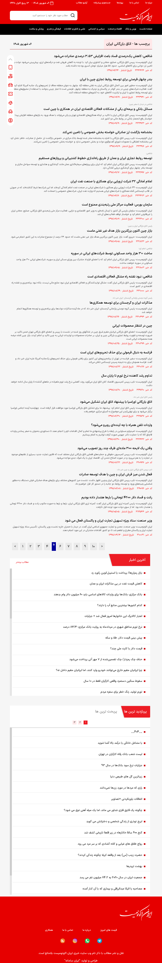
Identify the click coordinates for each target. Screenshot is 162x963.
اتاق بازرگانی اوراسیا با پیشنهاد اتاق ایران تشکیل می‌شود (116, 402)
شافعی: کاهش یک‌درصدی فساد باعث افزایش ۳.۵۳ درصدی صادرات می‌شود (103, 56)
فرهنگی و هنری (54, 29)
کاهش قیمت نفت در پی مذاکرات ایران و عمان (116, 584)
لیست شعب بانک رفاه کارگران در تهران (120, 754)
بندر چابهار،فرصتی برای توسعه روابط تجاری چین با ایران (116, 79)
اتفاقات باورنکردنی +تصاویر (126, 799)
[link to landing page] (136, 16)
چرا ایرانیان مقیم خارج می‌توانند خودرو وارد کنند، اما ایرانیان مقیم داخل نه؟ (99, 670)
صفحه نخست (145, 29)
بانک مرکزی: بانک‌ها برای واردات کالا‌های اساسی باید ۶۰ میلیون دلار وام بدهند (98, 595)
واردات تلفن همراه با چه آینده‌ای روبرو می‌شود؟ (121, 425)
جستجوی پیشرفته (102, 3)
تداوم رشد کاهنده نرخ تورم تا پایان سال (126, 375)
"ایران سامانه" (72, 961)
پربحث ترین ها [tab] (106, 711)
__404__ (136, 732)
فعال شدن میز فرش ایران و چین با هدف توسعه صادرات (115, 474)
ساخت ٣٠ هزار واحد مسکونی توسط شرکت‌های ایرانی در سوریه (111, 253)
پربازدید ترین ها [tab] (135, 711)
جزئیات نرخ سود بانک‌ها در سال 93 (121, 765)
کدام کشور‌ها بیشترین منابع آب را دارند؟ (119, 605)
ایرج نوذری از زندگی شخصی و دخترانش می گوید (114, 821)
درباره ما (148, 3)
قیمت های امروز (108, 930)
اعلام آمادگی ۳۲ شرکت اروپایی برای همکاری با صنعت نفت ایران (111, 181)
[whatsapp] (87, 940)
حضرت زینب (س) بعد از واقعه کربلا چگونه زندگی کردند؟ (110, 855)
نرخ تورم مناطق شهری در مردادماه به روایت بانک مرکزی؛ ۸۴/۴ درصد (102, 627)
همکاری (49, 930)
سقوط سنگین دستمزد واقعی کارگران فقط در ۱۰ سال (113, 681)
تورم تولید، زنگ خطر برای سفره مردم (121, 692)
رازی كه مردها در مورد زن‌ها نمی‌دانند (121, 788)
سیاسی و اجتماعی (96, 29)
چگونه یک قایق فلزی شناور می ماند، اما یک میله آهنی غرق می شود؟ (103, 810)
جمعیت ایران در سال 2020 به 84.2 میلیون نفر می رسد (111, 877)
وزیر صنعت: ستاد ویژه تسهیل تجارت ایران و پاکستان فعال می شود (108, 520)
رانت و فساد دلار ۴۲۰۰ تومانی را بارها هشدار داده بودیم (116, 497)
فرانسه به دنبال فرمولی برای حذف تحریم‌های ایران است (116, 352)
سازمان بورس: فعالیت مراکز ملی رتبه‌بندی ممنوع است (117, 204)
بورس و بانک (130, 29)
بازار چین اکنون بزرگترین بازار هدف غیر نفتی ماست (119, 231)
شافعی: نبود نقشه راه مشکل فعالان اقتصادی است (119, 276)
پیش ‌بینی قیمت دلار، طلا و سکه (123, 638)
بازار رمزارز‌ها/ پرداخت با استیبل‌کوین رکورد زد (116, 573)
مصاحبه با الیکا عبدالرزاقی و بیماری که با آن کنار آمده (112, 889)
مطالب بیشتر (22, 562)
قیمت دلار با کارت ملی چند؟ (126, 649)
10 (93, 546)
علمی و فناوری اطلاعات (74, 29)
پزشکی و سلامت (36, 29)
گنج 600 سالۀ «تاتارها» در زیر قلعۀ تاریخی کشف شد (113, 833)
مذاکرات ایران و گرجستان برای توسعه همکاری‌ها (121, 302)
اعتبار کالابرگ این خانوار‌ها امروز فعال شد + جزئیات (113, 616)
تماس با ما (134, 3)
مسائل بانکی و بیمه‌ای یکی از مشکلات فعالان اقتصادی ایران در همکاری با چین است (97, 109)
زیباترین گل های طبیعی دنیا (126, 777)
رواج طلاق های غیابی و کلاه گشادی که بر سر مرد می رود (110, 844)
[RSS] (62, 940)
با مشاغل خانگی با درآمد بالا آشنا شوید (120, 743)
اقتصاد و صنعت (115, 29)
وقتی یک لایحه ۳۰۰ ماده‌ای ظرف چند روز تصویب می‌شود (114, 448)
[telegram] (99, 940)
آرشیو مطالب (81, 3)
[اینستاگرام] (75, 940)
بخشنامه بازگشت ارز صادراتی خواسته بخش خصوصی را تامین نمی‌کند (107, 132)
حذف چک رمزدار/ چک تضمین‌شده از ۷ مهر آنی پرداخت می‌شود (105, 659)
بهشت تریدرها (134, 866)
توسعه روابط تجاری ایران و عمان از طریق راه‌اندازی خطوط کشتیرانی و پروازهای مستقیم (95, 158)
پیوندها (120, 3)
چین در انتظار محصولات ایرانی (132, 325)
